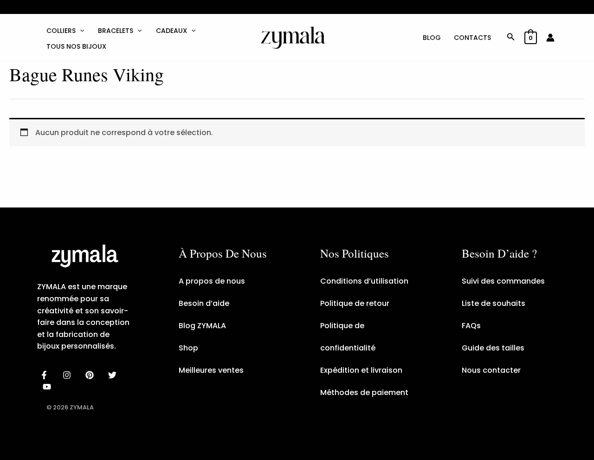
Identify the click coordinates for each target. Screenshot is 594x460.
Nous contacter (491, 370)
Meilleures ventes (211, 370)
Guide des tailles (493, 348)
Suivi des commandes (503, 281)
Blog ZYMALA (202, 325)
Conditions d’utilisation (364, 281)
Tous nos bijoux (76, 46)
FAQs (471, 325)
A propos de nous (212, 281)
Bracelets (115, 30)
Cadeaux (171, 30)
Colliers (61, 30)
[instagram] (68, 375)
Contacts (472, 37)
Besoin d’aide (204, 303)
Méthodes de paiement (364, 392)
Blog (432, 37)
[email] (48, 386)
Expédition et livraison (361, 370)
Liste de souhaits (493, 303)
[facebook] (45, 375)
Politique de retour (354, 303)
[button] (80, 30)
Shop (188, 348)
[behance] (91, 375)
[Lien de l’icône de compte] (550, 37)
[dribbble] (113, 375)
